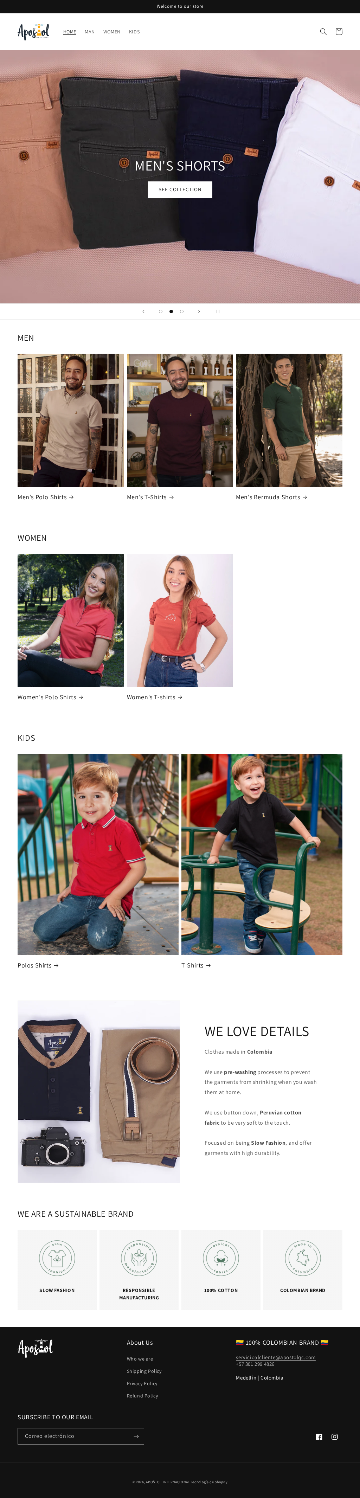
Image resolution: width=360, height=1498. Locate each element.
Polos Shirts (34, 965)
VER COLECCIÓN (180, 189)
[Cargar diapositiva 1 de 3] (160, 311)
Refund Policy (142, 1396)
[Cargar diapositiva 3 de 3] (181, 311)
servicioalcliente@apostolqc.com (276, 1357)
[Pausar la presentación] (216, 311)
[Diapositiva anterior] (143, 311)
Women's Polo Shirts (47, 697)
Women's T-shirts (151, 697)
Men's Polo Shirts (42, 497)
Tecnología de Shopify (209, 1482)
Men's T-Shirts (147, 497)
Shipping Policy (144, 1371)
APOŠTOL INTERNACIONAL (168, 1482)
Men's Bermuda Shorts (268, 497)
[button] (323, 31)
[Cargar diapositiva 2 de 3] (171, 311)
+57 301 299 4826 (255, 1364)
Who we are (140, 1359)
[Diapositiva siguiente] (199, 311)
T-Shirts (192, 965)
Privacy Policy (142, 1383)
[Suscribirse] (136, 1436)
